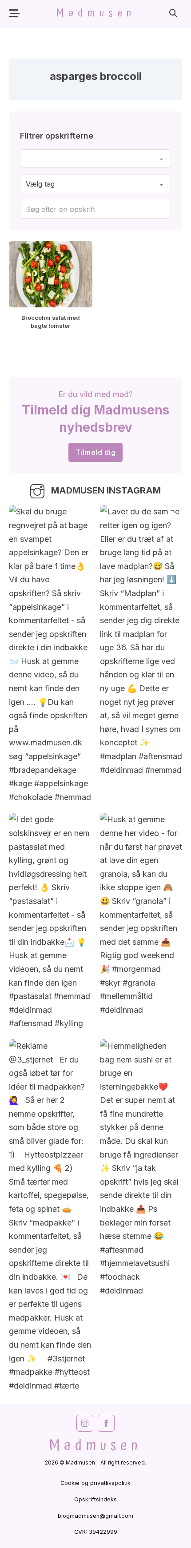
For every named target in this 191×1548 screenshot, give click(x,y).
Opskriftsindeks (95, 1499)
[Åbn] (14, 13)
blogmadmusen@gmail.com (95, 1515)
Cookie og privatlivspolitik (95, 1483)
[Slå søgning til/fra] (173, 13)
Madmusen (95, 13)
